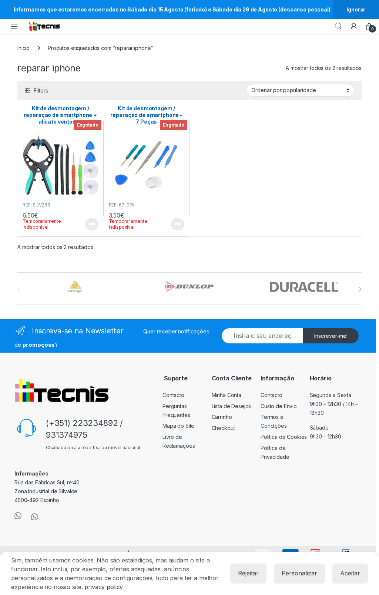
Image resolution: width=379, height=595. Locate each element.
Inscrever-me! (331, 336)
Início (23, 48)
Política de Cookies (284, 437)
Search (338, 26)
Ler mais (91, 224)
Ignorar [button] (355, 9)
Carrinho (222, 417)
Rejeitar (248, 573)
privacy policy (103, 587)
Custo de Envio (279, 406)
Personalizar (299, 573)
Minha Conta (226, 395)
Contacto (173, 395)
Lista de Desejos (231, 406)
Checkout (223, 428)
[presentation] (360, 289)
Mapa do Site (178, 426)
